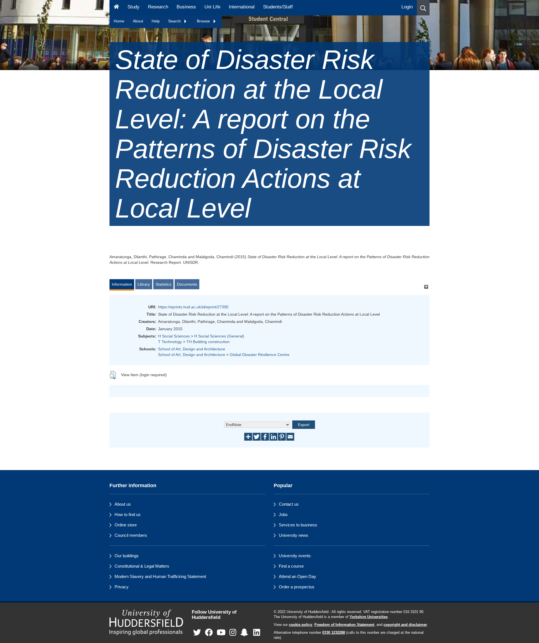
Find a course (291, 566)
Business (186, 7)
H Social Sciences (174, 336)
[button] (423, 7)
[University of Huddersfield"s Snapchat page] (245, 632)
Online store (126, 524)
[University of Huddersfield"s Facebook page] (209, 632)
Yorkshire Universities (369, 617)
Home (119, 21)
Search (175, 21)
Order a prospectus (296, 586)
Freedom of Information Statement (344, 625)
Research (158, 7)
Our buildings (127, 555)
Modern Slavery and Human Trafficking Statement (160, 576)
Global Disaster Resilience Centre (259, 354)
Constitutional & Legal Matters (142, 566)
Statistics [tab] (163, 284)
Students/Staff (278, 7)
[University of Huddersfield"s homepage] (146, 622)
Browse (204, 21)
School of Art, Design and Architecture (191, 349)
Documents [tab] (187, 284)
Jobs (283, 514)
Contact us (289, 504)
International (242, 7)
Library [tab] (144, 284)
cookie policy (300, 625)
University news (293, 535)
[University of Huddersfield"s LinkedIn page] (256, 632)
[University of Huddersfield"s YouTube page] (221, 632)
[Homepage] (116, 7)
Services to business (298, 524)
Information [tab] (122, 284)
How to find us (128, 514)
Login (407, 7)
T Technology (170, 341)
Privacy (122, 586)
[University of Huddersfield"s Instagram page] (232, 632)
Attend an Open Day (297, 576)
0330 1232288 (333, 633)
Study (133, 7)
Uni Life (212, 7)
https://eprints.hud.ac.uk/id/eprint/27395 (193, 307)
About (138, 21)
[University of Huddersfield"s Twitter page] (197, 632)
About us (123, 504)
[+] (426, 287)
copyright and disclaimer (405, 625)
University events (295, 555)
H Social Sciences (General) (219, 336)
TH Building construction (208, 341)
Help (156, 21)
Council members (131, 535)
